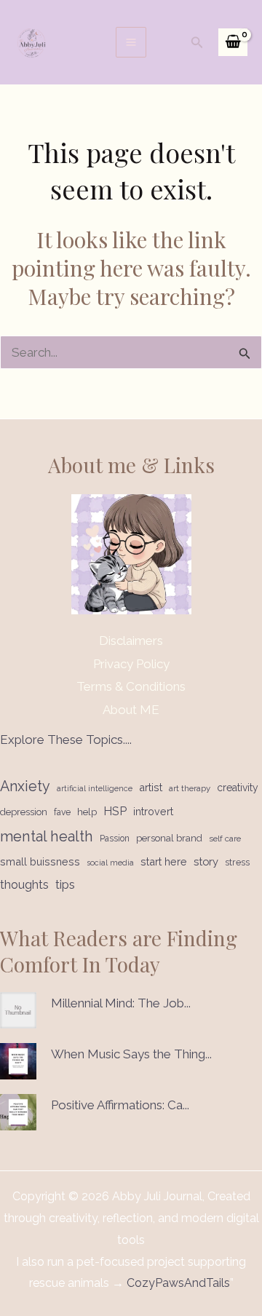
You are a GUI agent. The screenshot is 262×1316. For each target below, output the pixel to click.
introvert (153, 811)
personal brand (169, 838)
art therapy (189, 788)
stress (237, 862)
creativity (237, 787)
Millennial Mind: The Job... (121, 1003)
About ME (131, 709)
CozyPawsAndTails (177, 1283)
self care (225, 838)
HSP (115, 811)
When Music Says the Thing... (131, 1054)
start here (163, 861)
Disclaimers (131, 640)
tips (65, 884)
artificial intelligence (94, 788)
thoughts (24, 884)
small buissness (40, 861)
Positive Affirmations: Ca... (120, 1105)
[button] (197, 42)
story (206, 861)
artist (150, 787)
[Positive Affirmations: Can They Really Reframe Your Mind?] (18, 1112)
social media (110, 862)
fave (62, 812)
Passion (115, 838)
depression (23, 811)
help (87, 811)
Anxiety (25, 786)
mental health (46, 836)
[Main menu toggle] (131, 42)
